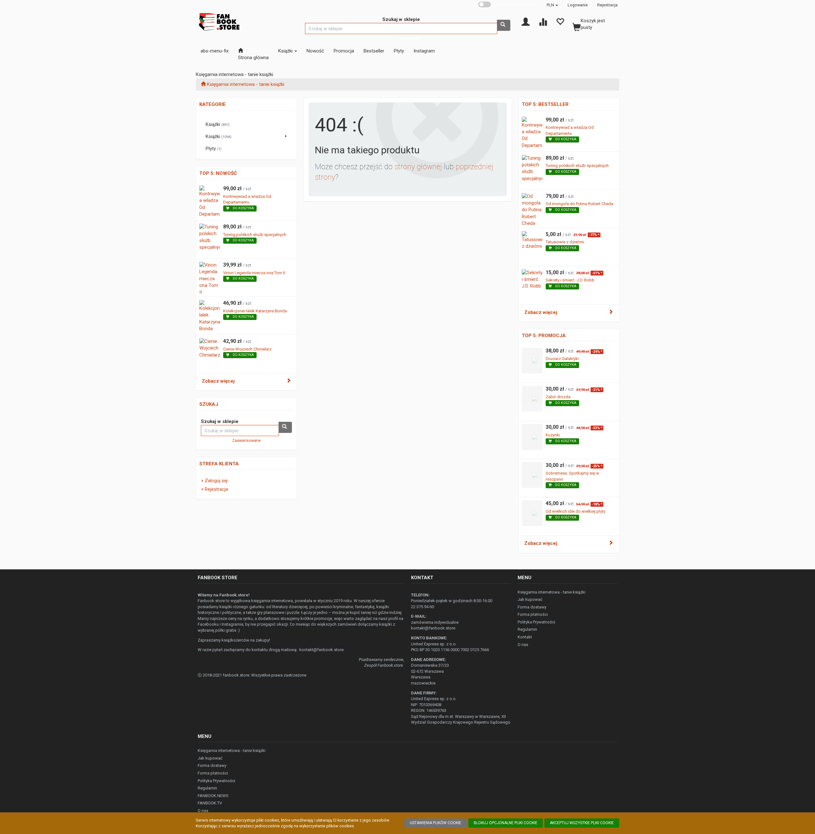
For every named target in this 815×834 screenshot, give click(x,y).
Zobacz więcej (218, 381)
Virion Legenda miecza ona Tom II (254, 272)
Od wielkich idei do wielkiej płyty (575, 511)
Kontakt (525, 637)
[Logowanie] (525, 21)
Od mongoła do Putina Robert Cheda (579, 203)
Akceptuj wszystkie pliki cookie (582, 823)
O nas (523, 644)
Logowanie (578, 5)
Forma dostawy (532, 607)
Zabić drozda (558, 396)
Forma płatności (533, 614)
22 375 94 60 (422, 606)
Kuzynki (553, 435)
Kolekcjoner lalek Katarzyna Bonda (255, 311)
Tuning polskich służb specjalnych (254, 234)
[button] (552, 5)
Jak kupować (530, 599)
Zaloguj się (216, 480)
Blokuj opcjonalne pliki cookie (505, 823)
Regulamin (527, 629)
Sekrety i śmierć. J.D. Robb (570, 280)
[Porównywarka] (543, 21)
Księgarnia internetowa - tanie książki (551, 592)
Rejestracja (607, 5)
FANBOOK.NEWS (213, 795)
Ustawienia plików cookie (435, 823)
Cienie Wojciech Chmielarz (247, 349)
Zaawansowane (407, 38)
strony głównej (418, 167)
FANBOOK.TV (210, 803)
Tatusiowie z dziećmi (565, 242)
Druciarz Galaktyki (562, 358)
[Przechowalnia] (560, 21)
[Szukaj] (503, 25)
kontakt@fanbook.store (321, 649)
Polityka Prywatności (536, 622)
